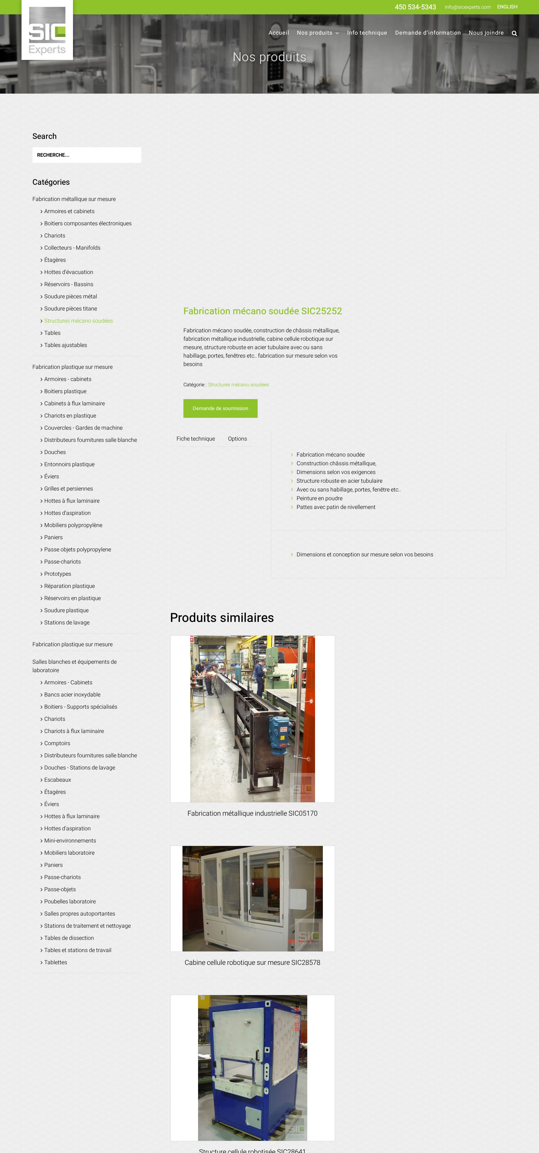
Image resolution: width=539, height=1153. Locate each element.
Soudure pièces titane (70, 309)
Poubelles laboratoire (70, 901)
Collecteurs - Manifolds (72, 248)
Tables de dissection (69, 938)
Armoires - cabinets (67, 379)
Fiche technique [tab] (196, 439)
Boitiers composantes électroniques (88, 223)
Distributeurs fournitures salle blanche (90, 440)
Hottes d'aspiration (67, 513)
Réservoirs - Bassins (68, 284)
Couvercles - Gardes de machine (83, 428)
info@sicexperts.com (468, 7)
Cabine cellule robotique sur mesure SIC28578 (252, 963)
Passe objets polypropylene (77, 549)
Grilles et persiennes (68, 489)
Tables (52, 333)
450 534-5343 (415, 7)
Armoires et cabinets (69, 211)
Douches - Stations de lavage (79, 768)
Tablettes (55, 962)
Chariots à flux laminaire (74, 731)
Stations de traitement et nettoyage (87, 926)
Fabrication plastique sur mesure (72, 367)
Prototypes (57, 574)
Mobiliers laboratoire (69, 853)
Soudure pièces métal (70, 296)
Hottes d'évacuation (68, 272)
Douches (55, 452)
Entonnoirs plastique (69, 464)
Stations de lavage (67, 622)
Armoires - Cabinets (68, 682)
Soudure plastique (66, 610)
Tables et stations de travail (77, 950)
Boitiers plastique (65, 391)
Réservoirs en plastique (72, 598)
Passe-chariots (62, 562)
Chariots (54, 236)
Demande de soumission (220, 408)
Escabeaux (57, 780)
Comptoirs (57, 743)
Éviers (51, 476)
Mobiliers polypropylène (73, 525)
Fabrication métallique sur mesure (74, 199)
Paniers (53, 537)
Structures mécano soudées (238, 384)
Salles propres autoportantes (79, 914)
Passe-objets (60, 889)
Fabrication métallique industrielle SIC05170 (252, 813)
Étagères (55, 260)
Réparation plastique (69, 586)
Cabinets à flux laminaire (74, 403)
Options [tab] (237, 439)
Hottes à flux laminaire (72, 501)
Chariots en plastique (70, 416)
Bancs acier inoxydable (72, 695)
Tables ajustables (65, 345)
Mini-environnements (70, 841)
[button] (514, 33)
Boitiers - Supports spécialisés (80, 707)
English (507, 7)
